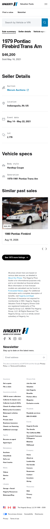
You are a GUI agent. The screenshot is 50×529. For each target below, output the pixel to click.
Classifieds (7, 456)
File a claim (7, 386)
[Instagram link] (14, 338)
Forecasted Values (15, 291)
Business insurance (10, 423)
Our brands (31, 464)
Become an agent (9, 439)
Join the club (31, 383)
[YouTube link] (20, 338)
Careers (30, 468)
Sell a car (6, 459)
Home (29, 454)
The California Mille (33, 433)
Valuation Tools (27, 4)
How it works (7, 462)
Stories (5, 475)
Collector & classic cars (12, 400)
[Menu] (46, 4)
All (4, 479)
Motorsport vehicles (10, 413)
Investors (30, 478)
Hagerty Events (32, 426)
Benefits (30, 393)
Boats (5, 416)
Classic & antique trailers (12, 406)
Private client (8, 419)
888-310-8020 (32, 416)
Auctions (6, 452)
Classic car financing (10, 426)
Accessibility (28, 514)
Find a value (7, 12)
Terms (29, 497)
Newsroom (30, 471)
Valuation (30, 386)
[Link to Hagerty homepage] (16, 331)
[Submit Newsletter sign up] (43, 357)
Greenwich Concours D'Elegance (34, 437)
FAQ (28, 491)
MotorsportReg (8, 495)
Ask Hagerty (31, 390)
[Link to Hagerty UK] (14, 507)
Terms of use (14, 518)
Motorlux (30, 441)
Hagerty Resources (10, 492)
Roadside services (33, 413)
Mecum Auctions (16, 90)
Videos (5, 472)
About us (30, 458)
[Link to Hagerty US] (4, 507)
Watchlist (22, 12)
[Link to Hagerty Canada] (9, 507)
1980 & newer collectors (12, 396)
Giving (29, 481)
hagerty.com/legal (26, 296)
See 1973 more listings (15, 257)
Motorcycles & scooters (12, 409)
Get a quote (7, 383)
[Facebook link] (4, 338)
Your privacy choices (15, 514)
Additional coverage (10, 429)
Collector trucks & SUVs (12, 403)
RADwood (30, 445)
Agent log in (7, 442)
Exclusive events (33, 403)
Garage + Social (9, 488)
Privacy (29, 494)
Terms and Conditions (18, 366)
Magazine (30, 400)
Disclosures (39, 514)
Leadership (31, 461)
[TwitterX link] (9, 338)
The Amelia (31, 429)
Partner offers (32, 396)
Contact (29, 474)
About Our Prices (15, 278)
